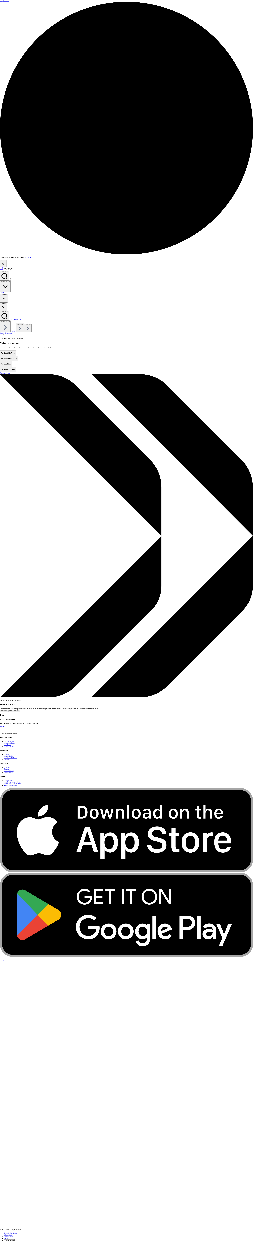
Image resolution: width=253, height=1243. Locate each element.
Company (3, 303)
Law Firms (7, 745)
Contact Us (17, 319)
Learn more (28, 257)
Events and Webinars (10, 758)
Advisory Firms (9, 746)
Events (2, 293)
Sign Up (2, 726)
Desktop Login (8, 780)
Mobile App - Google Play (12, 784)
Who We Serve (5, 281)
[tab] (4, 711)
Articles (6, 754)
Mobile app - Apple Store (12, 782)
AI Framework (8, 772)
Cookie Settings (9, 1240)
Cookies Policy (8, 1236)
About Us (7, 767)
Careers (6, 769)
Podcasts (6, 759)
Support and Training (10, 785)
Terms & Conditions (10, 1233)
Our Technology (9, 771)
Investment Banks (9, 743)
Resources (4, 294)
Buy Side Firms (9, 741)
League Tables (8, 756)
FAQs (6, 1238)
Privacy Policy (8, 1235)
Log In (12, 319)
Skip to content (4, 1)
